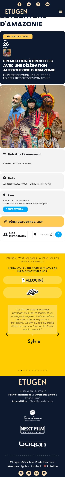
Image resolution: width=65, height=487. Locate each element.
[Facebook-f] (19, 4)
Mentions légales (18, 466)
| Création (49, 466)
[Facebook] (21, 473)
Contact (36, 466)
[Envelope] (47, 4)
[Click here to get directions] (58, 234)
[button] (60, 11)
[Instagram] (38, 4)
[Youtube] (29, 4)
